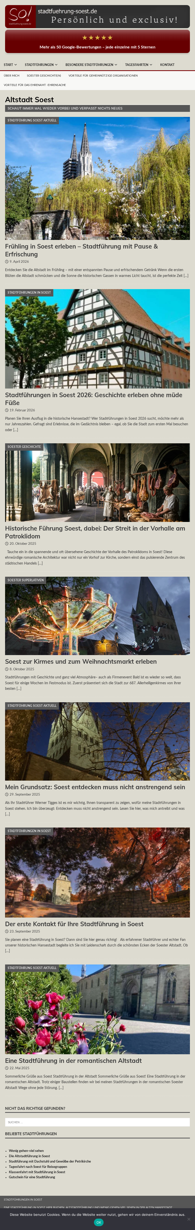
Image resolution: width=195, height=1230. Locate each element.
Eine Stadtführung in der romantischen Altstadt (73, 1060)
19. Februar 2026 (22, 410)
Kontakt (167, 64)
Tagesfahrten (136, 64)
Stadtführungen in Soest (23, 1199)
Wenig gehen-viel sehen (26, 1151)
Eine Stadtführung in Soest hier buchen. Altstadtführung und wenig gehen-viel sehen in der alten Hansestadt (88, 1207)
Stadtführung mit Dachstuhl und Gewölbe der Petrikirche (50, 1161)
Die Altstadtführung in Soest (29, 1156)
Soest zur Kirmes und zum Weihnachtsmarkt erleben (81, 661)
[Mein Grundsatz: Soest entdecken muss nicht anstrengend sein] (97, 741)
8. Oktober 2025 (22, 669)
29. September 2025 (25, 794)
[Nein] (188, 1219)
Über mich (11, 75)
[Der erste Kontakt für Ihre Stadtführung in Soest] (97, 872)
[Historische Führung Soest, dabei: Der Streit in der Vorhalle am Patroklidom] (97, 482)
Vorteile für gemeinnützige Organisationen (103, 75)
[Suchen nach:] (97, 1122)
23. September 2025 (25, 931)
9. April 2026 (19, 261)
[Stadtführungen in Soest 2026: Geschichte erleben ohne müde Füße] (97, 339)
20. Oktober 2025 (23, 544)
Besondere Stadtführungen (89, 64)
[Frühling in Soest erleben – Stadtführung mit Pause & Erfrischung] (97, 178)
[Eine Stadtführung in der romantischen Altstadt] (97, 1009)
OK (98, 1222)
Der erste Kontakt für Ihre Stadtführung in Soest (74, 924)
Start (8, 64)
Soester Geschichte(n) (44, 75)
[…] (186, 276)
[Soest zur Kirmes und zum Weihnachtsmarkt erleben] (97, 616)
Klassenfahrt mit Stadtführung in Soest (37, 1172)
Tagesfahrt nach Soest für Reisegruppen (38, 1167)
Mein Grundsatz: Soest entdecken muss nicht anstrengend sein (95, 787)
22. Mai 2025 (19, 1068)
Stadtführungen (39, 64)
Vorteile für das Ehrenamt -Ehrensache (35, 85)
